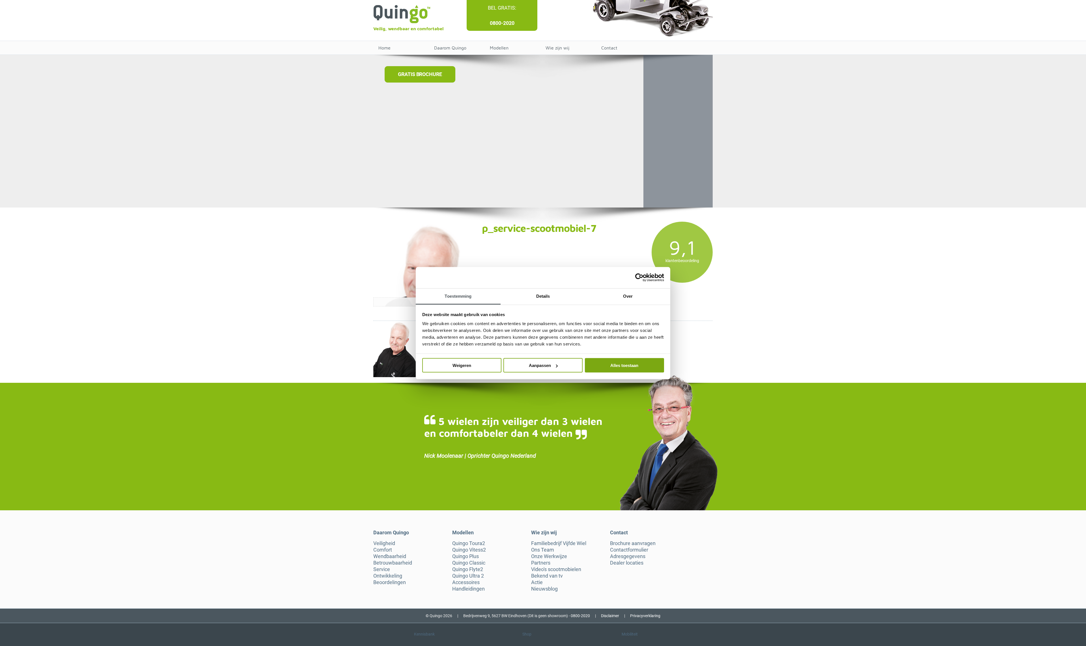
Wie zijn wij (557, 47)
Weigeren (462, 365)
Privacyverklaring (645, 615)
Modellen (499, 47)
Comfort (382, 549)
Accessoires (466, 582)
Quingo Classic (468, 562)
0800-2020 (502, 23)
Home (384, 47)
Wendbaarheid (389, 556)
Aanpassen (540, 365)
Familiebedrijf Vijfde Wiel (558, 543)
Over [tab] (628, 295)
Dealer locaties (626, 562)
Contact (609, 47)
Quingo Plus (465, 556)
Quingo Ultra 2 (468, 575)
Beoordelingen (389, 582)
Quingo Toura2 (468, 543)
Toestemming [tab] (458, 295)
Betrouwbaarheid (392, 562)
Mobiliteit (630, 634)
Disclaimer (610, 615)
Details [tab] (543, 295)
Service (381, 569)
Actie (537, 582)
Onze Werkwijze (549, 556)
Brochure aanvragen (633, 543)
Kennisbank (424, 634)
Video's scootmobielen (556, 569)
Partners (540, 562)
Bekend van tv (547, 575)
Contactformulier (629, 549)
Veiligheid (384, 543)
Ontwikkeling (387, 575)
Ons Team (542, 549)
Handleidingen (468, 588)
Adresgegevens (627, 556)
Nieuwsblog (544, 588)
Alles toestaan (624, 365)
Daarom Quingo (450, 47)
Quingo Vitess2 (469, 549)
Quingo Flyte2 (467, 569)
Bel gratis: (502, 8)
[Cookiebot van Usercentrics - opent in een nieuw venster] (639, 277)
